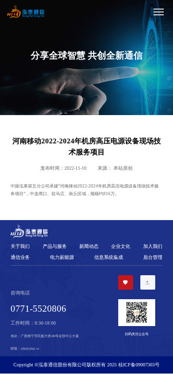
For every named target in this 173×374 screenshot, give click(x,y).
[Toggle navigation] (107, 12)
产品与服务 (55, 246)
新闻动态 (89, 246)
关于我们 (20, 246)
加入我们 (152, 246)
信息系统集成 (108, 257)
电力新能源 (62, 257)
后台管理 (152, 257)
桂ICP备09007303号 (139, 364)
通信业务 (20, 257)
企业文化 (120, 246)
